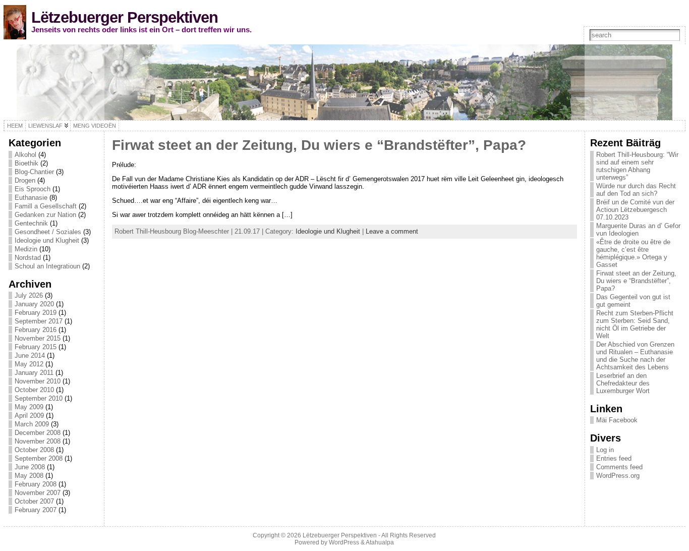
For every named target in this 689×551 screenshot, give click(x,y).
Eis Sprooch (32, 189)
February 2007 (35, 510)
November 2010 (38, 381)
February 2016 (35, 330)
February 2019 (35, 312)
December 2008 (38, 432)
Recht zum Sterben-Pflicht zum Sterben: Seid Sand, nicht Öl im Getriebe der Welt (634, 324)
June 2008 (30, 467)
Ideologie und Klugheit (47, 240)
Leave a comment (392, 231)
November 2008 (38, 441)
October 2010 (34, 390)
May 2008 (29, 475)
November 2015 (38, 338)
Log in (605, 450)
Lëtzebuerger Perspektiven (124, 17)
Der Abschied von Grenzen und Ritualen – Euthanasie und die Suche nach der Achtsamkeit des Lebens (635, 356)
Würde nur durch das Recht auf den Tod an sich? (636, 189)
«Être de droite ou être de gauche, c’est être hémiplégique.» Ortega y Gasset (633, 253)
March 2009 (32, 424)
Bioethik (26, 163)
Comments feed (619, 467)
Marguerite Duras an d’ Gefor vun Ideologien (638, 229)
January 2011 (34, 372)
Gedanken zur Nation (45, 214)
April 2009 (29, 415)
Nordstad (28, 257)
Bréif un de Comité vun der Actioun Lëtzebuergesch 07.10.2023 (635, 209)
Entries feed (613, 458)
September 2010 (39, 398)
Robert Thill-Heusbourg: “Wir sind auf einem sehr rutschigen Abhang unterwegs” (637, 166)
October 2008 (34, 450)
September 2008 (39, 458)
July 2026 (29, 295)
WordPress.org (618, 475)
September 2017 (39, 321)
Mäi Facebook (617, 420)
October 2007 (34, 501)
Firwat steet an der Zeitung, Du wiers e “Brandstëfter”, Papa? (319, 145)
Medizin (26, 249)
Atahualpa (380, 542)
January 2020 (34, 304)
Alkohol (25, 154)
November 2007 (38, 493)
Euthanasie (31, 197)
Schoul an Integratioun (47, 266)
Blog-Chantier (34, 172)
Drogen (25, 180)
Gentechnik (31, 223)
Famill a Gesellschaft (46, 206)
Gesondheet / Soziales (48, 232)
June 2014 (30, 355)
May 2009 (29, 407)
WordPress (344, 542)
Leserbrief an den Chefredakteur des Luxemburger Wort (623, 383)
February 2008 (35, 484)
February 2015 (35, 347)
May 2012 (29, 364)
